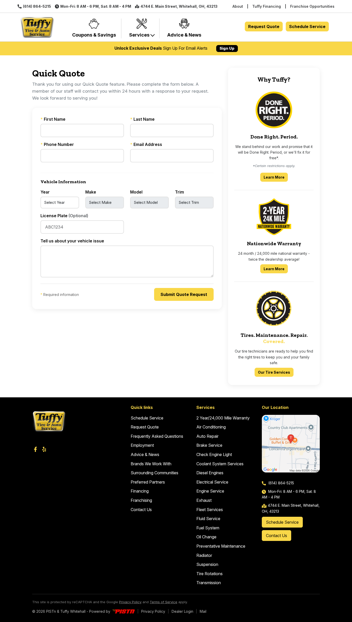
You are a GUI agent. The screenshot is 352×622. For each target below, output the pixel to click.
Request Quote (263, 26)
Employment (142, 445)
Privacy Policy (130, 602)
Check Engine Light (214, 454)
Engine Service (210, 491)
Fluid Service (208, 518)
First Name (52, 119)
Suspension (207, 564)
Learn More (276, 177)
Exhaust (204, 500)
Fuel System (207, 527)
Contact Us (141, 509)
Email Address (146, 144)
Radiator (204, 555)
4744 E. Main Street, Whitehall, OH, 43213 (178, 6)
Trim (179, 192)
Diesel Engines (209, 472)
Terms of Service (163, 602)
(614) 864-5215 (37, 6)
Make (90, 192)
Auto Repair (207, 436)
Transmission (208, 582)
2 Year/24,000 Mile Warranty (223, 417)
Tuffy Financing (266, 6)
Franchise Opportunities (312, 6)
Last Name (142, 119)
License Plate (64, 215)
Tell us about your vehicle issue (72, 240)
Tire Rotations (209, 573)
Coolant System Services (220, 463)
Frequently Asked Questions (157, 436)
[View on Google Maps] (291, 444)
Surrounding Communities (154, 472)
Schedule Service (307, 26)
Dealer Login (182, 611)
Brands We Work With (151, 463)
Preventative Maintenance (220, 546)
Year (45, 192)
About (237, 6)
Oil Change (206, 536)
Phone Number (57, 144)
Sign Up (227, 48)
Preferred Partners (148, 482)
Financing (140, 491)
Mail (203, 611)
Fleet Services (209, 509)
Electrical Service (212, 482)
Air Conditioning (211, 427)
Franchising (141, 500)
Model (136, 192)
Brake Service (209, 445)
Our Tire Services (274, 372)
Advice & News (145, 454)
